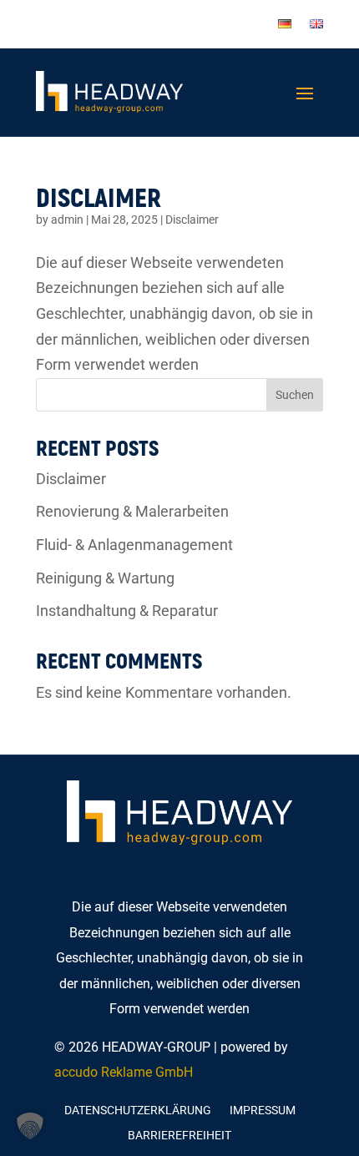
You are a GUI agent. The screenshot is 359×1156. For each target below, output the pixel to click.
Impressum (263, 1110)
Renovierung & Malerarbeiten (132, 511)
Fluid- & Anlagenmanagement (134, 544)
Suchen (295, 394)
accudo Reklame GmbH (123, 1072)
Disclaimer (98, 196)
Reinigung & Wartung (105, 578)
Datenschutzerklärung (137, 1110)
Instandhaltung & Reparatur (127, 610)
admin (67, 219)
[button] (30, 1126)
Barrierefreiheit (179, 1135)
